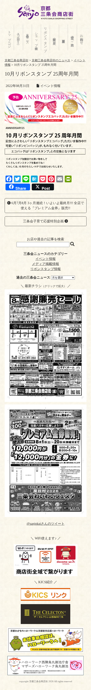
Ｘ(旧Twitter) (18, 38)
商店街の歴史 (54, 37)
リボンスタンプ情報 (45, 269)
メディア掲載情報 (45, 264)
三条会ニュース (27, 37)
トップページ (9, 38)
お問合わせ (81, 37)
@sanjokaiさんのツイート (46, 523)
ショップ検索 (36, 37)
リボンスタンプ (45, 37)
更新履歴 (63, 37)
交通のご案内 (72, 37)
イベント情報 (45, 259)
